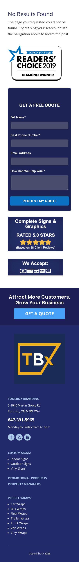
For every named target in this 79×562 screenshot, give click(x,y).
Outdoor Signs (21, 464)
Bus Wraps (18, 509)
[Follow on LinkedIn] (27, 437)
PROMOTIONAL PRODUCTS (27, 478)
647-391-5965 (21, 420)
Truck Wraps (19, 523)
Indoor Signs (19, 459)
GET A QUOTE (39, 313)
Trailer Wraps (20, 518)
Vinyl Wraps (19, 533)
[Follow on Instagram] (19, 437)
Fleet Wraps (19, 514)
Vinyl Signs (18, 468)
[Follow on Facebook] (11, 437)
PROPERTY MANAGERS (24, 484)
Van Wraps (18, 528)
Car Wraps (18, 504)
